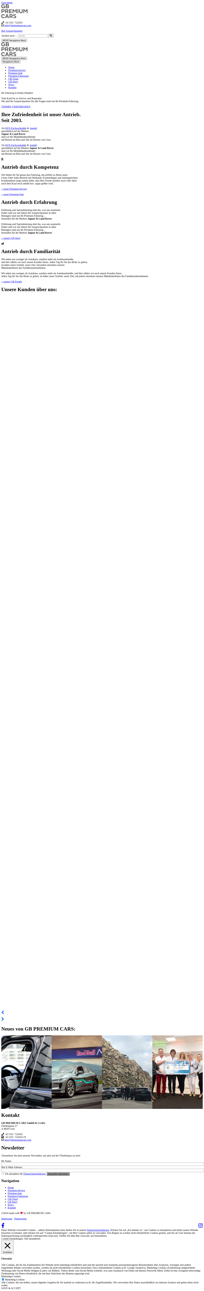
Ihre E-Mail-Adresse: (11, 1167)
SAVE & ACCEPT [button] (11, 1288)
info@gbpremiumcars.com (17, 25)
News (11, 84)
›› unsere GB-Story (11, 238)
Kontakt (12, 87)
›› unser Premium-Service (14, 189)
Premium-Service (17, 70)
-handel (33, 128)
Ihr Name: (6, 1161)
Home (11, 67)
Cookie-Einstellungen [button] (12, 1238)
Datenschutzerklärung (98, 1230)
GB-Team (13, 78)
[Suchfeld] (50, 36)
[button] (102, 1012)
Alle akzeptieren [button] (32, 1238)
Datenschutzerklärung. (34, 1173)
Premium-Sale (15, 73)
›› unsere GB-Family (11, 281)
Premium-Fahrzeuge (18, 76)
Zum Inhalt (6, 2)
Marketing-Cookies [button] (11, 1276)
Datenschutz (20, 1218)
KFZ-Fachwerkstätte (15, 128)
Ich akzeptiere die (25, 1173)
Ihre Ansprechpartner (11, 31)
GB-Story (13, 81)
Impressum (6, 1218)
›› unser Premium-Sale (12, 194)
